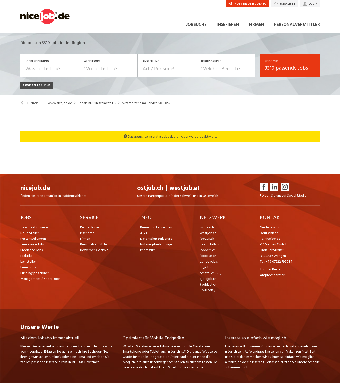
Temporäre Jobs (32, 244)
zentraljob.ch (209, 261)
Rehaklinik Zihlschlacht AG (97, 103)
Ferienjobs (28, 267)
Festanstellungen (33, 238)
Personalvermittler (94, 244)
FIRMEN (256, 24)
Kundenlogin (89, 227)
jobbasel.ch (208, 256)
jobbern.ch (208, 250)
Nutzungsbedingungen (157, 244)
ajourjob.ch (208, 279)
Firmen (85, 238)
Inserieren (87, 233)
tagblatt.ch (208, 284)
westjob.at (185, 188)
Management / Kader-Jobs (40, 279)
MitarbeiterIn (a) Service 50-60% (146, 103)
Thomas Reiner (271, 269)
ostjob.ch (150, 188)
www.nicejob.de (60, 103)
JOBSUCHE (196, 24)
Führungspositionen (35, 273)
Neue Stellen (30, 233)
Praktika (26, 256)
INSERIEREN (228, 24)
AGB (143, 233)
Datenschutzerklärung (156, 238)
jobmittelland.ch (212, 244)
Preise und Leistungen (156, 227)
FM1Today (207, 290)
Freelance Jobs (31, 250)
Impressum (148, 250)
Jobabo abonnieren (35, 227)
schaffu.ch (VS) (210, 273)
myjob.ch (206, 267)
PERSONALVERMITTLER (297, 24)
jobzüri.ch (207, 238)
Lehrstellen (28, 261)
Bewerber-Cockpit (94, 250)
